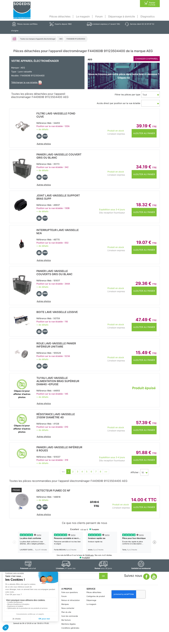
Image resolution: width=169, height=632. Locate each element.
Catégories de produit (95, 596)
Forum (99, 16)
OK (103, 576)
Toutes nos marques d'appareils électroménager (37, 39)
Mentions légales (68, 624)
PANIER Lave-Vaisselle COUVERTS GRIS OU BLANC (54, 272)
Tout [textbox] (144, 94)
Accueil (14, 38)
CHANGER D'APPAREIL (146, 58)
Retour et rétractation (70, 600)
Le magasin (83, 16)
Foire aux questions (69, 592)
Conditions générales (70, 628)
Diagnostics (147, 16)
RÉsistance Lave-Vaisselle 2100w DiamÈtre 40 (55, 416)
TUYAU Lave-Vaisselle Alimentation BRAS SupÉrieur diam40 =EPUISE (57, 381)
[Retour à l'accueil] (21, 10)
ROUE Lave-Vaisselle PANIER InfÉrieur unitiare (56, 345)
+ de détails (42, 129)
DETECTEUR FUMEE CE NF (53, 490)
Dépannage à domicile (121, 16)
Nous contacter (67, 608)
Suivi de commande (69, 616)
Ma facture (66, 620)
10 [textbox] (143, 472)
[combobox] (150, 94)
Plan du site (66, 612)
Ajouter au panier (144, 133)
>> (105, 471)
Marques (65, 604)
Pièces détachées (60, 16)
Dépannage (91, 600)
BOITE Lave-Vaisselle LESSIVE (57, 312)
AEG (61, 39)
